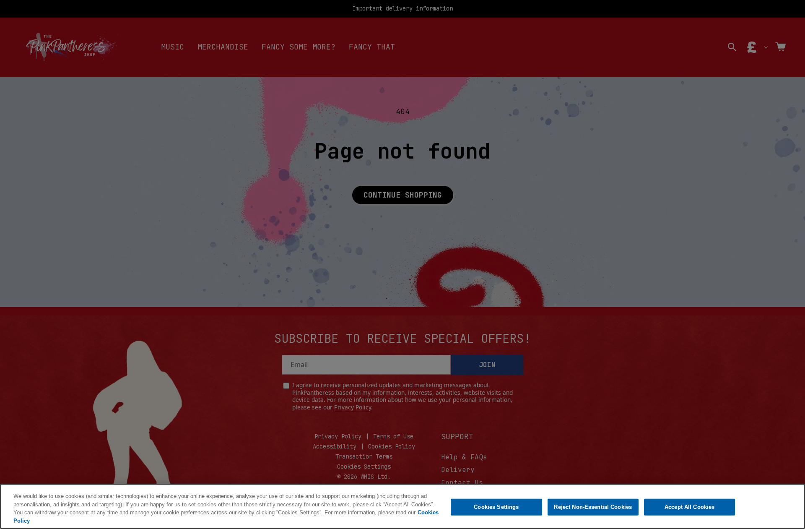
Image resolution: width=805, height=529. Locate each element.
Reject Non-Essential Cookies (593, 507)
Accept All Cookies (689, 507)
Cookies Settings (496, 507)
